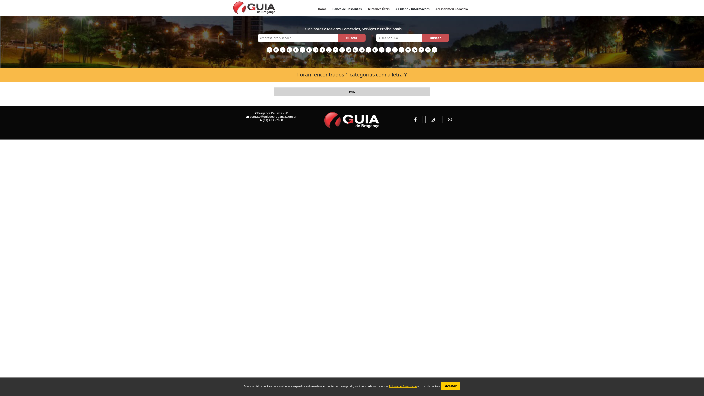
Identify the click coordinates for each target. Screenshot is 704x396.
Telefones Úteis (379, 9)
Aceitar (451, 386)
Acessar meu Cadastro (451, 9)
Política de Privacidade (403, 386)
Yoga (352, 91)
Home (322, 9)
